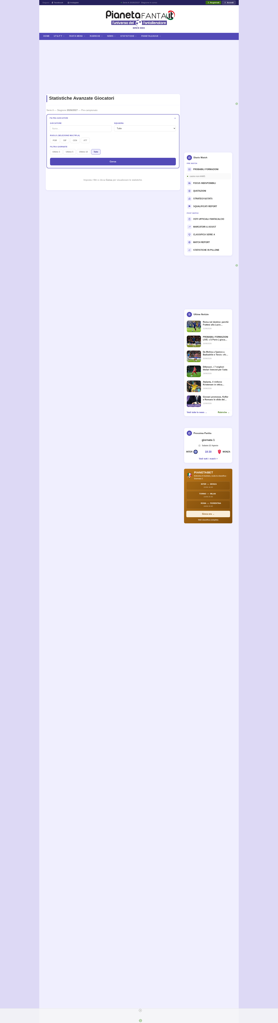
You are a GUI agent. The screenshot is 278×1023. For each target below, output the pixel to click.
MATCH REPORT (201, 242)
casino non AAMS (197, 176)
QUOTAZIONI (199, 191)
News (110, 36)
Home (46, 36)
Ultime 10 (83, 152)
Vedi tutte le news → (197, 412)
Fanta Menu (76, 36)
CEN (75, 140)
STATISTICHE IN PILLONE (206, 250)
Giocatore (56, 123)
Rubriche (95, 36)
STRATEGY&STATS (203, 198)
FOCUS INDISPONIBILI (204, 183)
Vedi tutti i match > (208, 458)
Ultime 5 (69, 152)
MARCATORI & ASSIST (204, 227)
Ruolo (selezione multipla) (65, 135)
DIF (64, 140)
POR (55, 140)
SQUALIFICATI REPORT (205, 206)
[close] (140, 1010)
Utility (58, 36)
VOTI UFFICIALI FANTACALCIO (208, 219)
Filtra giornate (58, 147)
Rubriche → (224, 412)
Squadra (119, 123)
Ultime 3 (56, 152)
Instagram (74, 2)
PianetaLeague (149, 36)
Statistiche (127, 36)
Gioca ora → (208, 514)
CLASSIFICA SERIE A (204, 234)
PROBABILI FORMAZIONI (205, 169)
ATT (85, 140)
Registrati (214, 2)
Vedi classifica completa (208, 520)
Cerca (113, 161)
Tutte (96, 152)
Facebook (58, 2)
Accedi (230, 2)
